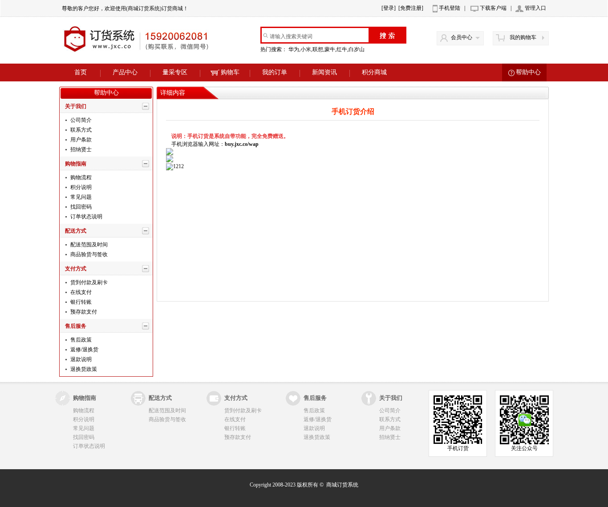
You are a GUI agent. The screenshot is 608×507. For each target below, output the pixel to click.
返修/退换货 (83, 349)
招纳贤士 (80, 149)
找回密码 (80, 207)
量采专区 (174, 72)
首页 (80, 72)
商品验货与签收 (88, 254)
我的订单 (274, 72)
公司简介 (80, 120)
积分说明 (80, 187)
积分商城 (374, 72)
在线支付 (80, 292)
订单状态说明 (85, 216)
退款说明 (80, 359)
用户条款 (80, 140)
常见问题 (80, 197)
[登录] (388, 8)
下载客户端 (493, 8)
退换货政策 (83, 369)
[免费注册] (410, 8)
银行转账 (80, 302)
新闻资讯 (324, 72)
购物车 (230, 72)
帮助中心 (528, 72)
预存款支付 (83, 312)
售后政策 (80, 340)
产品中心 (125, 72)
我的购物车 (523, 37)
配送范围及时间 (88, 244)
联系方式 (80, 130)
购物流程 (80, 177)
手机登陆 (449, 8)
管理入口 (535, 8)
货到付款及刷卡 (88, 282)
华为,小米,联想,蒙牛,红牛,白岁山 (327, 49)
